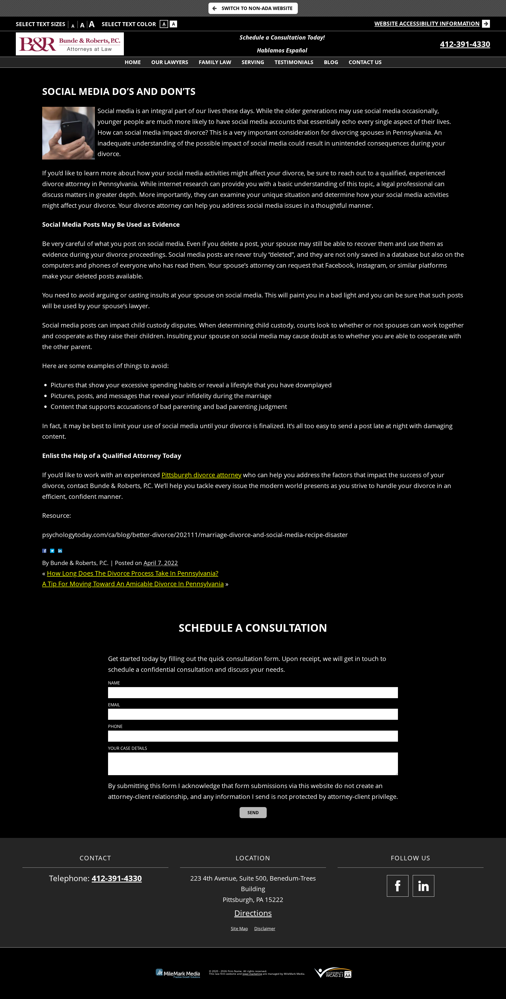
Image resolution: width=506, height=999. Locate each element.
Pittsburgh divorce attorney (201, 474)
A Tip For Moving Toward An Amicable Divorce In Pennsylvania (133, 583)
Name (114, 683)
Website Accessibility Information (427, 23)
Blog (331, 62)
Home (133, 62)
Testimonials (294, 62)
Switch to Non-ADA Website (257, 8)
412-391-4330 (465, 43)
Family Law (215, 62)
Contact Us (365, 62)
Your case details (127, 748)
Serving (253, 62)
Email (114, 705)
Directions (253, 913)
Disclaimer (264, 929)
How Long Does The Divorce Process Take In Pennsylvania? (132, 573)
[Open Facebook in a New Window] (397, 886)
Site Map (239, 929)
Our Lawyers (169, 62)
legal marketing (252, 974)
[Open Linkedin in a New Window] (423, 886)
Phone (115, 726)
